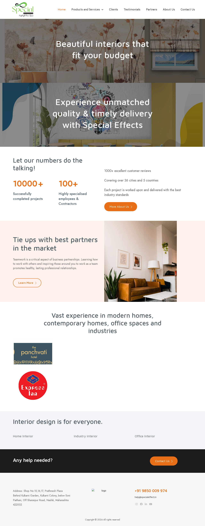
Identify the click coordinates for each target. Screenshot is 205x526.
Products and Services (85, 9)
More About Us (119, 206)
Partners (151, 9)
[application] (101, 9)
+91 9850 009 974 (151, 491)
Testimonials (132, 9)
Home (62, 9)
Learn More (25, 282)
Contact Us (188, 9)
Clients (113, 9)
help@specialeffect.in (145, 497)
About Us (169, 9)
